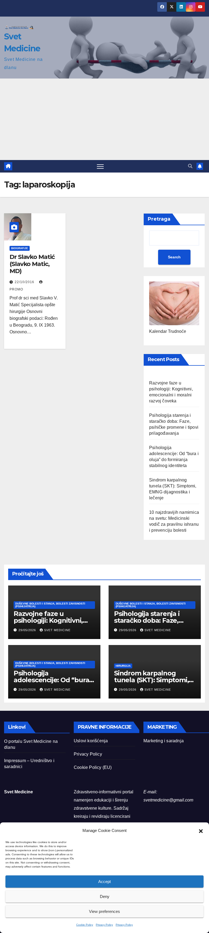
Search (174, 257)
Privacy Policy (104, 924)
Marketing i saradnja (163, 740)
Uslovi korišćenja (91, 740)
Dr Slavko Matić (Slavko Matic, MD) (32, 264)
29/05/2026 (28, 630)
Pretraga (159, 219)
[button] (201, 830)
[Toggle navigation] (100, 166)
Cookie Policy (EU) (93, 767)
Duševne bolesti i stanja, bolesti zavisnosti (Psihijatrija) (50, 605)
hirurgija (123, 665)
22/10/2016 (25, 282)
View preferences (104, 911)
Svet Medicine (57, 630)
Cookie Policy (84, 924)
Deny (104, 896)
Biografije (19, 248)
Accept (104, 881)
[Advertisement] (104, 119)
